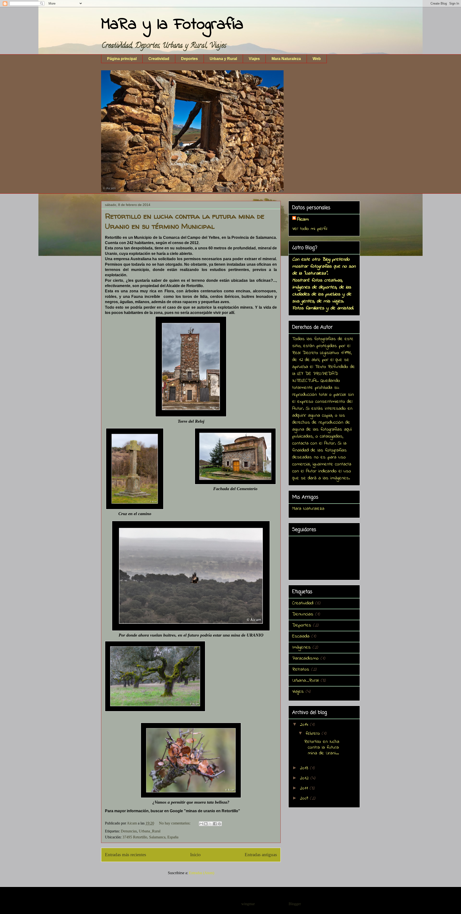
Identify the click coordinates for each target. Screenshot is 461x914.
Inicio (195, 854)
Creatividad (158, 59)
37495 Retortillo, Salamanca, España (150, 837)
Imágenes (301, 647)
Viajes (254, 59)
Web (317, 59)
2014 (305, 724)
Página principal (122, 59)
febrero (314, 733)
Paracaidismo (305, 658)
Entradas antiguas (261, 854)
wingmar (248, 904)
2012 (305, 778)
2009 (305, 798)
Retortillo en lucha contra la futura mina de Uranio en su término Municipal (184, 221)
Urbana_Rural (149, 831)
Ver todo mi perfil (309, 228)
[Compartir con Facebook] (214, 823)
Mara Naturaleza (286, 59)
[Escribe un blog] (205, 823)
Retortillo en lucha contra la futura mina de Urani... (321, 747)
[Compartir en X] (210, 823)
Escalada (300, 636)
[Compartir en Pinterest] (219, 823)
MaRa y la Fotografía (172, 24)
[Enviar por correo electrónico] (201, 823)
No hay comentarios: (175, 823)
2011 (305, 788)
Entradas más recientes (125, 854)
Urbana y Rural (223, 59)
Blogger (295, 904)
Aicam (303, 219)
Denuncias (129, 831)
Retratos (300, 669)
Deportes (189, 59)
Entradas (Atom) (201, 873)
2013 (305, 768)
